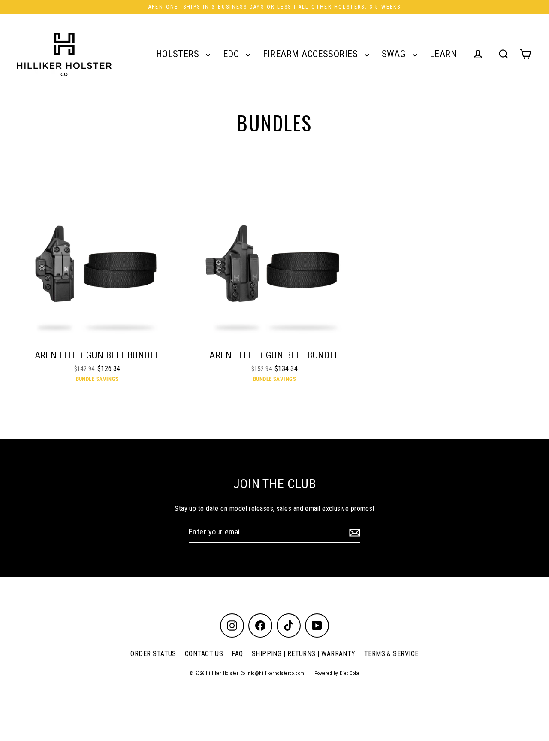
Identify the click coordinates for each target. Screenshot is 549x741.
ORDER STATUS (153, 654)
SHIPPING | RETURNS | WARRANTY (304, 654)
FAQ (237, 654)
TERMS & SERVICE (391, 654)
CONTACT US (204, 654)
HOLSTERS (179, 54)
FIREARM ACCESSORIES (311, 54)
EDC (232, 54)
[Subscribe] (353, 532)
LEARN (443, 54)
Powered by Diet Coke (336, 673)
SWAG (395, 54)
